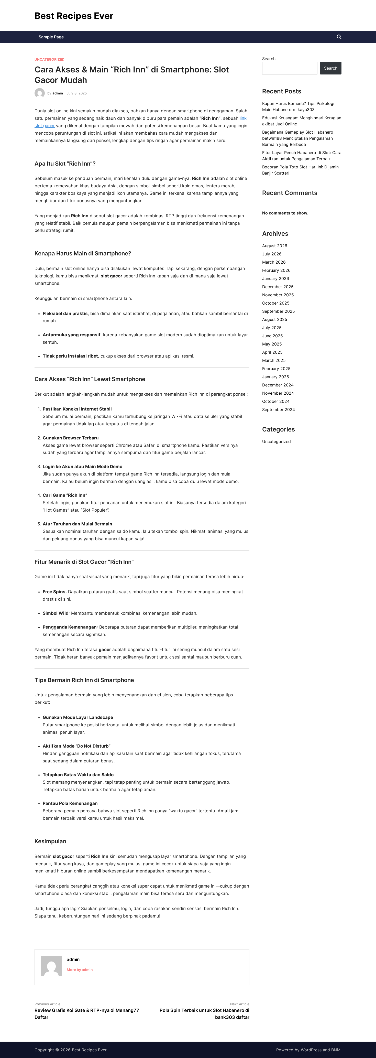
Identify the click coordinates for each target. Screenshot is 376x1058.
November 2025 (278, 294)
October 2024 (276, 401)
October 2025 (276, 303)
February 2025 (276, 368)
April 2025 (272, 352)
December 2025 (278, 286)
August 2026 (274, 245)
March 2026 (274, 262)
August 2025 (274, 319)
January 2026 (275, 278)
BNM (335, 1049)
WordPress (311, 1049)
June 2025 (272, 335)
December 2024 (278, 384)
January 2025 (275, 376)
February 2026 (276, 270)
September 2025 (278, 311)
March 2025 (274, 360)
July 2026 (272, 253)
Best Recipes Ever (74, 15)
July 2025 (272, 327)
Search (268, 58)
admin (57, 93)
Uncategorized (49, 59)
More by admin (80, 969)
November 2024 (278, 393)
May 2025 (272, 344)
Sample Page (51, 36)
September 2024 (278, 409)
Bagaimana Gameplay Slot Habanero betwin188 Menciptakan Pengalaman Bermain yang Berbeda (297, 138)
